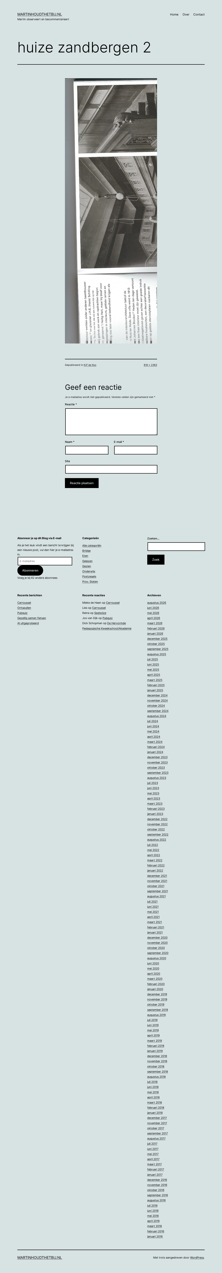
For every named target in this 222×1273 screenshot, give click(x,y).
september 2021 (157, 891)
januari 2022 (155, 870)
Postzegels (89, 576)
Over (186, 14)
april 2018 (153, 1097)
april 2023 (153, 798)
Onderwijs (88, 571)
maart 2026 (154, 623)
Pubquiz (22, 612)
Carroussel (24, 602)
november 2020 (157, 942)
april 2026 (153, 618)
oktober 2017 (155, 1128)
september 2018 (157, 1071)
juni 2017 (152, 1148)
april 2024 (153, 736)
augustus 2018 (156, 1076)
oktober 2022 (156, 829)
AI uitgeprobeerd (28, 623)
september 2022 (157, 834)
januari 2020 (155, 989)
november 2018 (157, 1061)
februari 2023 (156, 808)
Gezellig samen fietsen (31, 618)
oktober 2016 (155, 1190)
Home (174, 14)
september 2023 (157, 772)
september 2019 (157, 1009)
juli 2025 (152, 659)
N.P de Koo (90, 364)
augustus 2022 (156, 839)
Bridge (86, 550)
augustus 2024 (156, 716)
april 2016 (153, 1221)
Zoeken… (153, 538)
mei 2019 (153, 1030)
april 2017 (153, 1159)
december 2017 (157, 1117)
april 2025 (153, 674)
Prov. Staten (90, 581)
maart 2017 (154, 1164)
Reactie (71, 404)
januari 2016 (155, 1236)
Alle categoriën (91, 545)
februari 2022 (156, 865)
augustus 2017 (156, 1138)
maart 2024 (154, 741)
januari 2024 (155, 752)
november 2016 (157, 1184)
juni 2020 (153, 963)
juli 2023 (152, 783)
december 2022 (157, 819)
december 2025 (157, 638)
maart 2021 (154, 922)
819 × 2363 (150, 364)
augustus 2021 (156, 896)
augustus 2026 (156, 602)
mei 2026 (153, 612)
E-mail (119, 441)
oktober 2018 (155, 1066)
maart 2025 (154, 680)
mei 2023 (153, 793)
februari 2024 (156, 746)
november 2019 (157, 999)
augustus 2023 (156, 777)
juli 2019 (152, 1020)
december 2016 (157, 1179)
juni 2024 (153, 726)
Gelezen (87, 561)
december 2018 (157, 1056)
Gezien (86, 566)
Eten (85, 555)
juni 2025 (153, 664)
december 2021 (157, 875)
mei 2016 (153, 1215)
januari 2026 (155, 633)
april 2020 (153, 973)
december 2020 (157, 937)
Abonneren (30, 570)
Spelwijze (100, 612)
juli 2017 (152, 1143)
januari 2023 (155, 813)
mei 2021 (153, 911)
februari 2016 (155, 1231)
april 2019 (153, 1035)
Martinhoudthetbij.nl (39, 14)
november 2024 (157, 700)
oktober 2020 (156, 947)
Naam (69, 441)
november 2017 (157, 1123)
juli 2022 (152, 844)
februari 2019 (155, 1045)
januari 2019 (155, 1050)
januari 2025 (155, 690)
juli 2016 (152, 1205)
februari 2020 (156, 984)
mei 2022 (153, 850)
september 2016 (157, 1195)
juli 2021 (152, 901)
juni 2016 (153, 1210)
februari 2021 (155, 927)
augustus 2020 (156, 958)
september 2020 (157, 953)
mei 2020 (153, 968)
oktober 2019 (155, 1004)
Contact (199, 14)
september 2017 (157, 1133)
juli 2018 (152, 1081)
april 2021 (153, 917)
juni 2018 (153, 1087)
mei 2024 (153, 731)
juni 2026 (153, 607)
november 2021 (157, 880)
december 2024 (157, 695)
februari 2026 (156, 628)
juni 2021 (153, 906)
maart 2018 (154, 1102)
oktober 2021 (155, 886)
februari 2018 (155, 1107)
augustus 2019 (156, 1014)
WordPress (197, 1257)
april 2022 (153, 855)
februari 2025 (156, 685)
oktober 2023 (156, 767)
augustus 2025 (156, 654)
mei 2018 (153, 1092)
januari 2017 (154, 1174)
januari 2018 (155, 1112)
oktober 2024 (156, 705)
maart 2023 (154, 803)
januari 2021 (155, 932)
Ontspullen (24, 607)
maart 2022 (154, 860)
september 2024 (158, 710)
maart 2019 (154, 1040)
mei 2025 (153, 669)
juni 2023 (153, 788)
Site (67, 461)
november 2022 (157, 824)
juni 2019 (153, 1025)
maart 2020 (154, 978)
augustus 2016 (156, 1200)
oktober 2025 (156, 643)
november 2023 (157, 762)
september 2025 (157, 649)
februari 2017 (155, 1169)
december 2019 (157, 994)
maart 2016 (154, 1226)
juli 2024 (152, 721)
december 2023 (157, 757)
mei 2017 (153, 1154)
